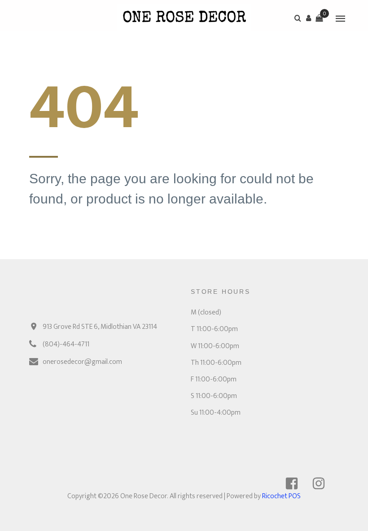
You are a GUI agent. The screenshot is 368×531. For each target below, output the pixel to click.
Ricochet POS (281, 496)
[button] (308, 18)
